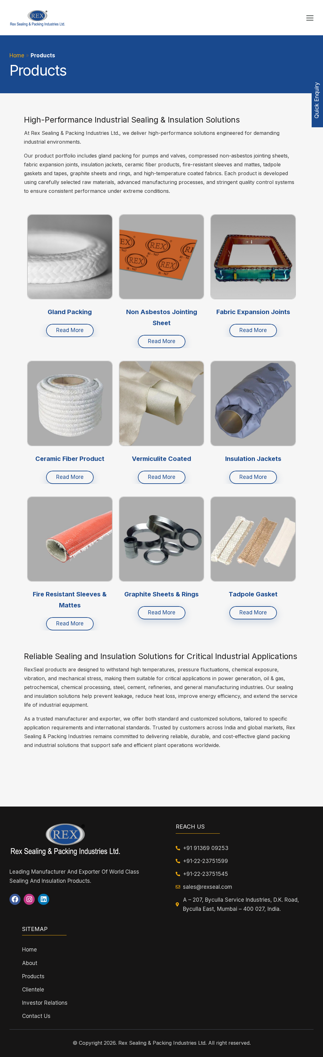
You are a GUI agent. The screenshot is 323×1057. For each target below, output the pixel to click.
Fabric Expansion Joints (253, 312)
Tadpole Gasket (253, 594)
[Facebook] (15, 899)
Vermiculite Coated (161, 458)
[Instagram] (29, 899)
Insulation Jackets (253, 458)
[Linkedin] (43, 899)
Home (16, 55)
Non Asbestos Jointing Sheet (161, 317)
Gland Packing (70, 312)
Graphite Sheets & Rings (161, 594)
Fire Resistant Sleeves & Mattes (70, 599)
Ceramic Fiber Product (69, 458)
